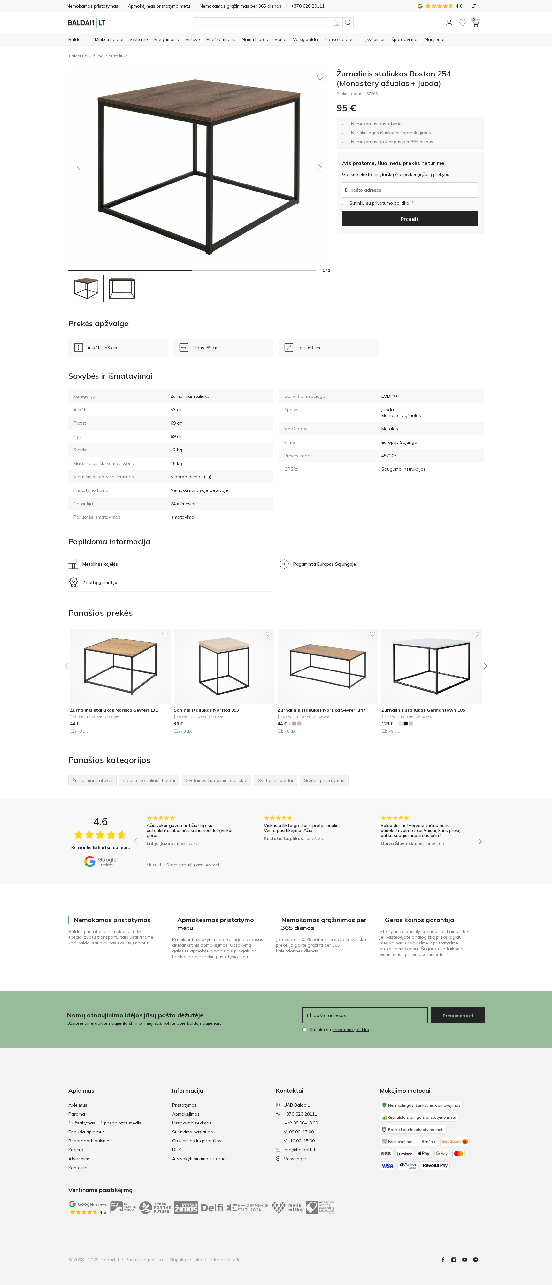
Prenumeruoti (458, 1016)
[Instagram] (456, 1260)
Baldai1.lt (78, 55)
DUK (176, 1150)
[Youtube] (467, 1260)
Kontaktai (78, 1168)
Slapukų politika (185, 1260)
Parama (76, 1114)
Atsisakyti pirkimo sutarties (200, 1159)
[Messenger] (478, 1260)
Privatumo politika (144, 1260)
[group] (190, 837)
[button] (449, 23)
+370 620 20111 (300, 1114)
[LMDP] (396, 396)
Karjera (75, 1150)
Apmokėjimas (186, 1114)
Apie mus (77, 1105)
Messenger (295, 1159)
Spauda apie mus (86, 1132)
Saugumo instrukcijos (403, 469)
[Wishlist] (463, 23)
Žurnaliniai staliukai (111, 55)
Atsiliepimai (80, 1159)
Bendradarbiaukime (88, 1141)
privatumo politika (390, 203)
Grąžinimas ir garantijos (196, 1141)
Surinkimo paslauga (192, 1132)
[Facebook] (445, 1260)
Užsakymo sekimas (191, 1123)
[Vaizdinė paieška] (337, 22)
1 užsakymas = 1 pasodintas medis (104, 1123)
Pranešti (410, 219)
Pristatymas (184, 1105)
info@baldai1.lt (299, 1150)
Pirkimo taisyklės (226, 1260)
